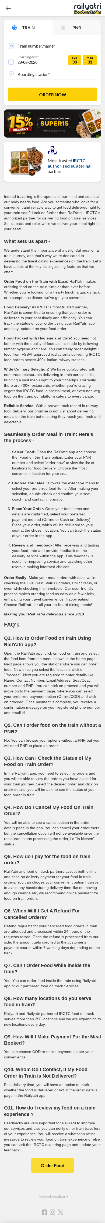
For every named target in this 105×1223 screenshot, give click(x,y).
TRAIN (28, 27)
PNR (76, 27)
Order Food (52, 1165)
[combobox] (52, 45)
